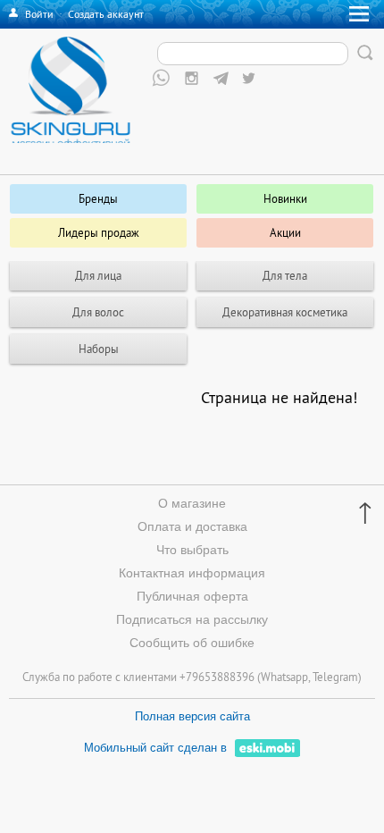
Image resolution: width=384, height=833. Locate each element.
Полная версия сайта (192, 716)
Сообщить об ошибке (192, 642)
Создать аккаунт (106, 14)
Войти (39, 14)
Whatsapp (284, 676)
